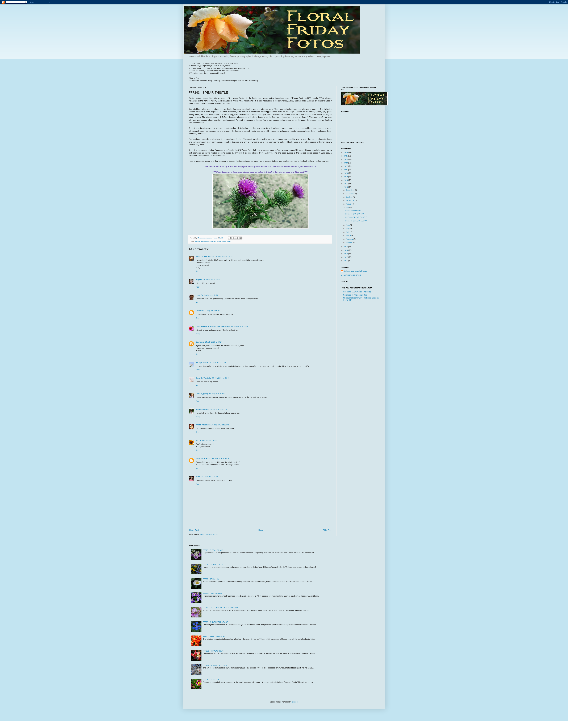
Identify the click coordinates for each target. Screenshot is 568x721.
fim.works (200, 342)
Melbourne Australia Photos (355, 271)
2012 (346, 257)
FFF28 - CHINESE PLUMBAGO (215, 622)
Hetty (198, 295)
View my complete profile (351, 275)
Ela (197, 440)
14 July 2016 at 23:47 (217, 363)
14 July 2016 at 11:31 (213, 311)
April (348, 232)
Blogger (295, 702)
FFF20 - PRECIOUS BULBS (214, 636)
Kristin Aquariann (203, 425)
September (350, 200)
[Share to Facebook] (238, 238)
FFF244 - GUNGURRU (354, 214)
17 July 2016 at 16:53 (209, 477)
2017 (346, 184)
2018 (346, 180)
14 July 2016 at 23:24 (213, 342)
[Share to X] (235, 238)
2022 (346, 166)
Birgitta (199, 280)
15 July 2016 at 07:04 (218, 409)
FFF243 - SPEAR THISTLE (356, 217)
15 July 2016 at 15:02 (220, 425)
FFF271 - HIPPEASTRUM (213, 651)
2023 (346, 163)
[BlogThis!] (232, 238)
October (349, 197)
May (348, 229)
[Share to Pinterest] (240, 238)
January (349, 242)
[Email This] (229, 238)
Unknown (200, 311)
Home (260, 530)
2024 (346, 159)
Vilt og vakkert (202, 363)
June (348, 225)
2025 (346, 156)
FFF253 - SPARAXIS (211, 680)
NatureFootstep (202, 409)
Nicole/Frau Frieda (203, 459)
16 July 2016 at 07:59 (208, 440)
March (348, 235)
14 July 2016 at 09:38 (224, 256)
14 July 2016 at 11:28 (209, 295)
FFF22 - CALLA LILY (211, 579)
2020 (346, 173)
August (349, 204)
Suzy (198, 477)
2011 (346, 261)
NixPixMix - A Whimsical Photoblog (357, 292)
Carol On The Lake (203, 378)
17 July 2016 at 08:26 (220, 459)
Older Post (327, 530)
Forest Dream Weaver (205, 256)
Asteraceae (199, 241)
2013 (346, 254)
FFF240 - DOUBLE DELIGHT (214, 565)
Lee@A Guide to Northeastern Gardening (213, 326)
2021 (346, 170)
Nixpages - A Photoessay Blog (355, 295)
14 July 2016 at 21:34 (239, 326)
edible (206, 241)
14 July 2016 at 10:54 (211, 280)
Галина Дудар (202, 394)
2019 (346, 177)
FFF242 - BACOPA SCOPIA (356, 221)
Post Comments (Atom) (209, 534)
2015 (346, 247)
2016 (346, 187)
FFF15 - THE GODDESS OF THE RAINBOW (220, 608)
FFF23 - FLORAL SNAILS (213, 550)
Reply (198, 271)
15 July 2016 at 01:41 (220, 378)
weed (229, 241)
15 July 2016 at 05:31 (217, 394)
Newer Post (194, 530)
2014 (346, 250)
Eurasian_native (215, 241)
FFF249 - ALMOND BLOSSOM (215, 665)
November (350, 194)
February (349, 239)
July (347, 207)
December (350, 190)
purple (224, 241)
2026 (346, 152)
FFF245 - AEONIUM (353, 210)
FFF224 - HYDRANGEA (212, 593)
